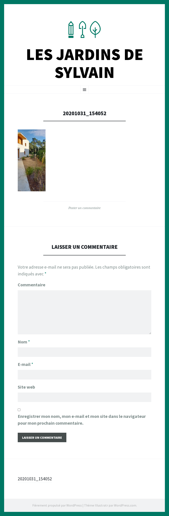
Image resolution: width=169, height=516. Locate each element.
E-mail (25, 364)
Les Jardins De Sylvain (84, 63)
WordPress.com (125, 505)
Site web (26, 387)
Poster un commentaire (84, 208)
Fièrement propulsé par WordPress (57, 505)
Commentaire (31, 285)
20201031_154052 (35, 479)
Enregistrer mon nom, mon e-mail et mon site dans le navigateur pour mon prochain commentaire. (82, 419)
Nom (24, 342)
